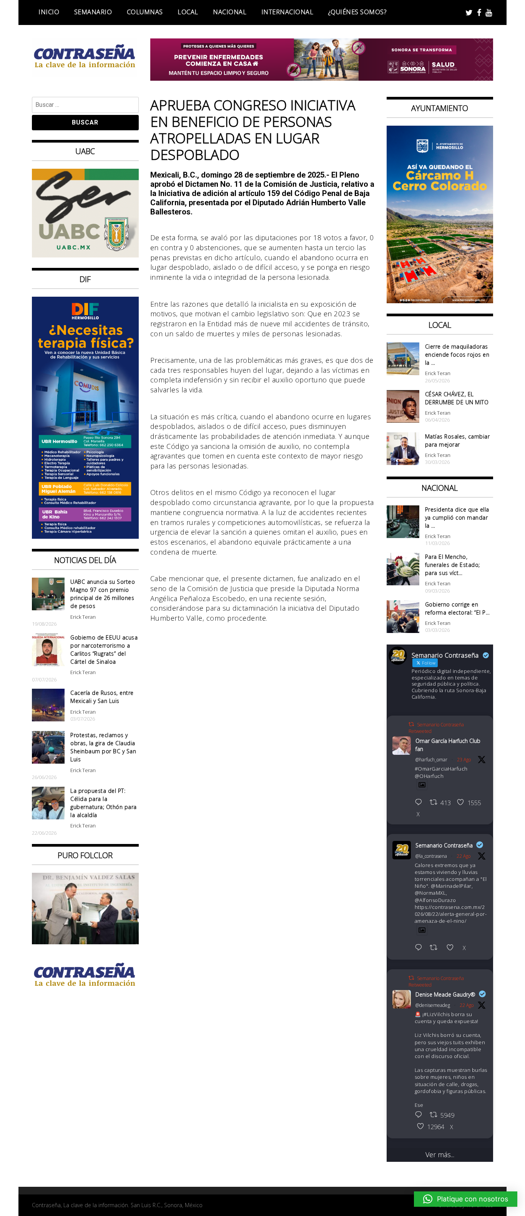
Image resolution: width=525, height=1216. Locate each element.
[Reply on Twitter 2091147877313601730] (420, 1115)
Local (188, 12)
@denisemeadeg (432, 1005)
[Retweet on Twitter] (411, 724)
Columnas (145, 12)
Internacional (287, 12)
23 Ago (464, 759)
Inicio (48, 12)
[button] (465, 1199)
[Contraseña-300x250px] (85, 254)
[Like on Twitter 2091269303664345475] (452, 948)
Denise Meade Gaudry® (445, 994)
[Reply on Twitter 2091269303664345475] (420, 948)
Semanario (93, 12)
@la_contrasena (431, 856)
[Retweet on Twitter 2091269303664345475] (436, 948)
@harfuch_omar (431, 759)
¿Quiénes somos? (357, 12)
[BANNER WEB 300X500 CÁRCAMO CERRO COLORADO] (440, 300)
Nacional (229, 12)
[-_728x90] (321, 78)
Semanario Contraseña (444, 845)
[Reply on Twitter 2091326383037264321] (420, 803)
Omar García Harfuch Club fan (447, 745)
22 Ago (463, 856)
